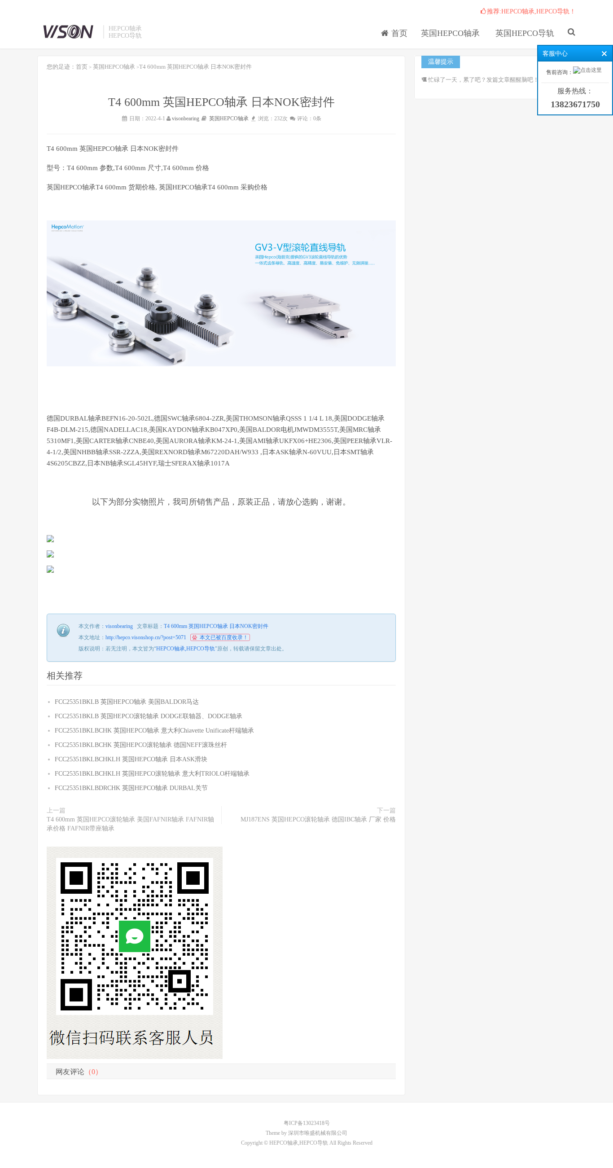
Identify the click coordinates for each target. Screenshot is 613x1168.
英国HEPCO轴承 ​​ (451, 33)
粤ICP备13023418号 (307, 1123)
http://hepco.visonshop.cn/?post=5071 (145, 637)
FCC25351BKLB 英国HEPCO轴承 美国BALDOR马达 (127, 701)
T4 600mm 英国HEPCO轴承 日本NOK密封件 (216, 626)
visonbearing (185, 118)
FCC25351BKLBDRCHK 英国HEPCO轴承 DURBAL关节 (131, 788)
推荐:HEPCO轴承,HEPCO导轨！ (531, 11)
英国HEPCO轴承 (114, 66)
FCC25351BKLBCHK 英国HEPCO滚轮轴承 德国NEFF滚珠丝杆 (141, 745)
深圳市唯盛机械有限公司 (317, 1133)
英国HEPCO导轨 (524, 33)
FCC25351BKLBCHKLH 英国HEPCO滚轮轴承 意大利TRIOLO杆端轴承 (152, 773)
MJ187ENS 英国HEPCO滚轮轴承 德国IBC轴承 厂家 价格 (318, 819)
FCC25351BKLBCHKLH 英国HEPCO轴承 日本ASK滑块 (131, 759)
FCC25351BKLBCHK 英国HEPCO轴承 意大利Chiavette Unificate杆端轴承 (154, 730)
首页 (398, 33)
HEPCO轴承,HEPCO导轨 (68, 32)
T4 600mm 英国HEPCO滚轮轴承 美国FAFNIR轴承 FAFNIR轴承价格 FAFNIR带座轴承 (130, 824)
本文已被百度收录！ (224, 637)
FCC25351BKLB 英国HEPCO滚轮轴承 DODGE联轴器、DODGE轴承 (148, 716)
